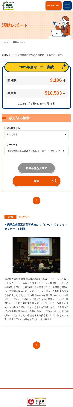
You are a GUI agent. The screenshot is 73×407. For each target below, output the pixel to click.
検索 (36, 180)
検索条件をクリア (36, 168)
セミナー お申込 (53, 6)
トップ (5, 42)
